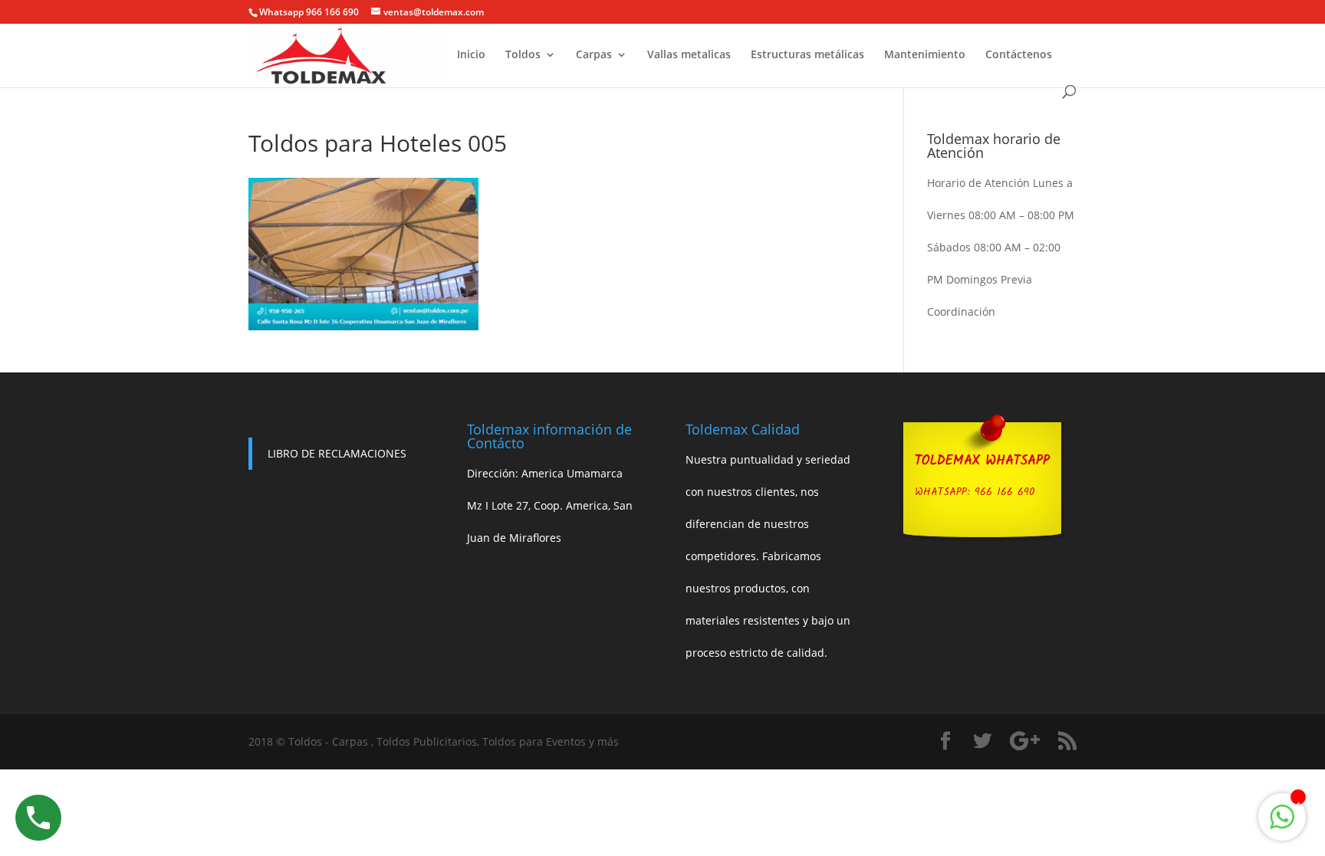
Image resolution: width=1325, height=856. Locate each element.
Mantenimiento (924, 55)
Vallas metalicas (689, 55)
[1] (1282, 825)
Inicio (471, 55)
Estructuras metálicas (807, 55)
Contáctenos (1018, 55)
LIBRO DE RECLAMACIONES (337, 453)
